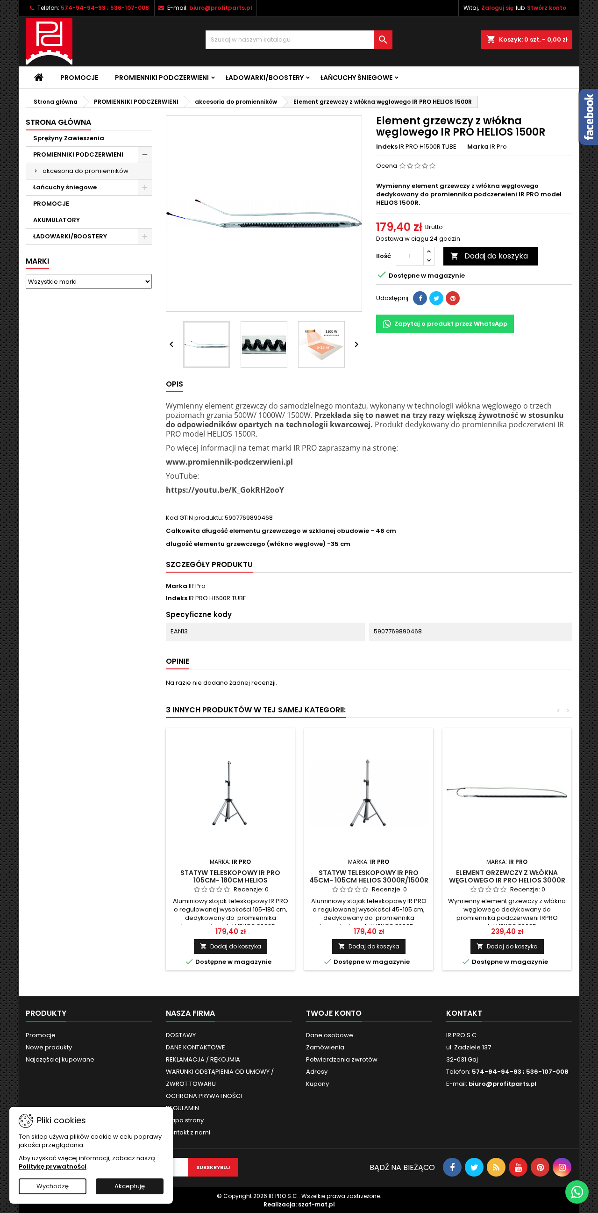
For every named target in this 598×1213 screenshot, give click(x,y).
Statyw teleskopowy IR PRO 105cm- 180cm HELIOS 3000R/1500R (230, 880)
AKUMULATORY (56, 219)
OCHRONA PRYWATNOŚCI (204, 1095)
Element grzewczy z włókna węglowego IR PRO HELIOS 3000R (507, 876)
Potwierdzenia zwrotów (341, 1059)
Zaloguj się (497, 8)
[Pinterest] (453, 298)
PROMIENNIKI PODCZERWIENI (162, 77)
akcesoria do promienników (85, 170)
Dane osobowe (329, 1035)
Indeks (387, 147)
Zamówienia (325, 1047)
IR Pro (197, 585)
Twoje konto (334, 1013)
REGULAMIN (182, 1108)
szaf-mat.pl (316, 1204)
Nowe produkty (49, 1047)
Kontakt (464, 1013)
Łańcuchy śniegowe (356, 77)
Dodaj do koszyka (489, 256)
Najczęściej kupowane (60, 1059)
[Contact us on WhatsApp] (577, 1192)
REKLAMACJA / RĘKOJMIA (203, 1059)
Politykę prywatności (52, 1166)
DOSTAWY (181, 1035)
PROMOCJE (51, 203)
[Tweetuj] (436, 298)
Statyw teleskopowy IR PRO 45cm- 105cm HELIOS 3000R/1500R (368, 876)
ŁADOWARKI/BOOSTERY (265, 77)
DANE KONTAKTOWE (195, 1047)
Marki (37, 261)
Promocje (79, 77)
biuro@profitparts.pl (220, 8)
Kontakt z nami (188, 1132)
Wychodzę (52, 1186)
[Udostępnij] (420, 298)
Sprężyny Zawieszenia (68, 138)
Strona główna (58, 122)
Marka (478, 147)
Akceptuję (129, 1186)
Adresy (316, 1071)
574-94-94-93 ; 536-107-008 (105, 8)
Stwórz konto (546, 8)
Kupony (317, 1083)
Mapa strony (185, 1120)
